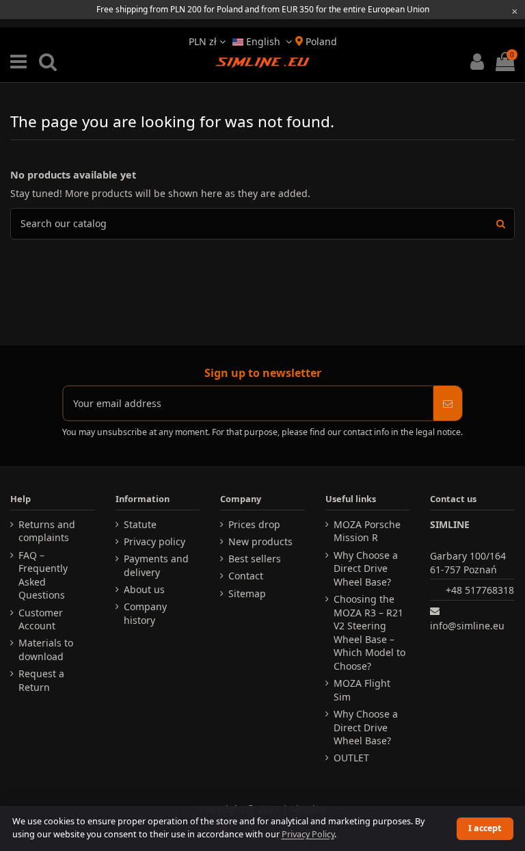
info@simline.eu (467, 625)
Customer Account (40, 619)
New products (260, 541)
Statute (140, 524)
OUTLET (351, 757)
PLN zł (204, 41)
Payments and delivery (156, 565)
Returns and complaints (46, 531)
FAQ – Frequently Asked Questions (43, 575)
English (263, 41)
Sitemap (247, 593)
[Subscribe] (447, 403)
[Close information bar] (514, 11)
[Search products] (501, 223)
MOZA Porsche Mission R (367, 531)
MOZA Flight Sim (362, 690)
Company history (145, 613)
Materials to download (45, 649)
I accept (484, 828)
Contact (245, 575)
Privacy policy (154, 541)
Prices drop (254, 524)
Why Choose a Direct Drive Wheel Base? (366, 568)
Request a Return (41, 680)
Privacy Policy (308, 834)
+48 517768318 (480, 590)
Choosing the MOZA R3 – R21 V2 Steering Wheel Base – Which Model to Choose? (369, 632)
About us (144, 589)
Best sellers (254, 558)
